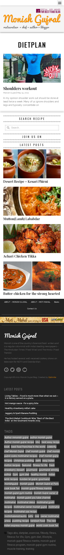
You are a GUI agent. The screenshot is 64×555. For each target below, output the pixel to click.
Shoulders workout (20, 88)
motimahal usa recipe (25, 511)
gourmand (31, 469)
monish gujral (27, 483)
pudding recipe (20, 520)
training (30, 548)
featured (26, 465)
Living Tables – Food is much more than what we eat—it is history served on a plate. (31, 397)
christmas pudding (24, 460)
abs (15, 532)
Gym (15, 474)
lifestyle (47, 536)
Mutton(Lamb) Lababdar (21, 218)
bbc (38, 442)
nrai (37, 516)
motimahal (10, 502)
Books (56, 302)
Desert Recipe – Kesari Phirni (25, 181)
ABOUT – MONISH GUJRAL (15, 302)
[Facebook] (6, 369)
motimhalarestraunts (15, 516)
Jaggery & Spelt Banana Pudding (21, 413)
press (8, 520)
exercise (34, 532)
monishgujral (11, 483)
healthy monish (39, 474)
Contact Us (32, 309)
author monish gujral (41, 437)
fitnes (52, 532)
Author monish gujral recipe (19, 442)
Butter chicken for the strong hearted (31, 293)
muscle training (16, 548)
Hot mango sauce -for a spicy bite (21, 403)
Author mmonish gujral (16, 437)
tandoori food (38, 520)
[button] (59, 2)
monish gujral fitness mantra (36, 488)
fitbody (44, 532)
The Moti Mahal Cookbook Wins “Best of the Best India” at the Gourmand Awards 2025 (29, 419)
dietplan (23, 532)
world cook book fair (47, 525)
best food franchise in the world (28, 446)
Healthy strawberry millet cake (20, 408)
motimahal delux (26, 502)
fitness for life (40, 465)
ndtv (30, 516)
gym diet (24, 474)
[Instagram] (18, 369)
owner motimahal (50, 516)
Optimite (52, 377)
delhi (38, 460)
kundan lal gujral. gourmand (35, 479)
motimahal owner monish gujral (30, 506)
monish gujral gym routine (18, 492)
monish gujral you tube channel (33, 497)
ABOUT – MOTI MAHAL (40, 302)
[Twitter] (12, 369)
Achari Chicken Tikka (19, 256)
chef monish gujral (35, 451)
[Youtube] (24, 369)
